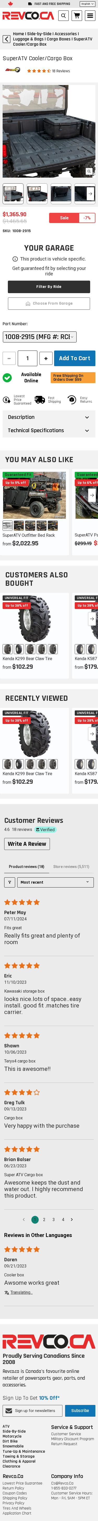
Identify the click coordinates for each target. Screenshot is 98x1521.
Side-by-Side (14, 1431)
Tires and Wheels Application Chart (17, 1511)
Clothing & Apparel (19, 1461)
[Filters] (9, 882)
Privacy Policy (13, 1503)
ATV (6, 1426)
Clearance (11, 1466)
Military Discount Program (72, 1438)
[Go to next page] (73, 1219)
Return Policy (13, 1488)
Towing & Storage (18, 1456)
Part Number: (15, 324)
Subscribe (80, 1411)
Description (21, 417)
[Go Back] (6, 39)
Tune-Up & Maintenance (24, 1451)
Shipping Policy (15, 1498)
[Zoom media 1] (89, 171)
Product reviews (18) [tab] (26, 867)
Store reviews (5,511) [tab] (71, 867)
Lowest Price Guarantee (22, 1483)
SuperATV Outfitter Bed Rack (29, 535)
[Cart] (77, 15)
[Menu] (90, 15)
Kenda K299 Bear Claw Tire (27, 658)
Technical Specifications (36, 430)
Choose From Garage (53, 303)
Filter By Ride (48, 286)
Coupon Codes (15, 1493)
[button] (39, 70)
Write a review (27, 844)
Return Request (64, 1443)
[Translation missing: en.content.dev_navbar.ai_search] (63, 15)
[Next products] (92, 495)
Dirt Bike (10, 1441)
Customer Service (66, 1434)
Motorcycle (12, 1436)
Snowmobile (13, 1446)
